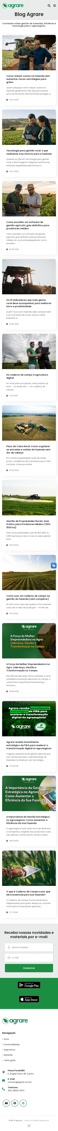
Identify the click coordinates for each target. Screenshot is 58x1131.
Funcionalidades (12, 1044)
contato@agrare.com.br (20, 1081)
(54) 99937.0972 (16, 1089)
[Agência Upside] (29, 1125)
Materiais (8, 1055)
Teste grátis (9, 1060)
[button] (29, 968)
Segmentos (9, 1049)
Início (6, 1039)
